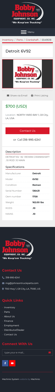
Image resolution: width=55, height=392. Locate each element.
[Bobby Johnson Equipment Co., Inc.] (17, 248)
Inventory (9, 307)
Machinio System (10, 379)
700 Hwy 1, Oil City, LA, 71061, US (22, 288)
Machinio (35, 379)
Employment (11, 325)
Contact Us (27, 130)
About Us (9, 316)
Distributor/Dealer (14, 330)
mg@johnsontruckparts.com (22, 283)
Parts (7, 312)
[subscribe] (50, 352)
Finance (8, 321)
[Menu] (24, 32)
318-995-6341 (32, 139)
